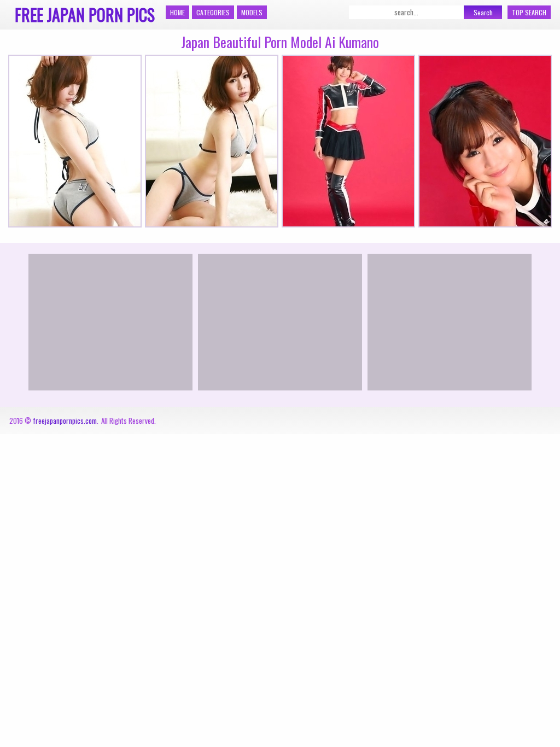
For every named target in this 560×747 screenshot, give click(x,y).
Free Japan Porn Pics (85, 14)
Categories (213, 12)
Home (177, 12)
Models (251, 12)
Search (483, 12)
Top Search (529, 12)
